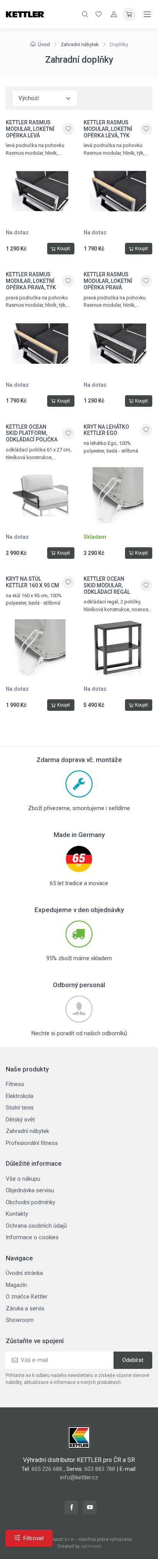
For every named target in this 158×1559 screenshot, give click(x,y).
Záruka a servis (25, 1308)
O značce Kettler (27, 1296)
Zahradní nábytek (80, 44)
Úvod (44, 44)
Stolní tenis (20, 1107)
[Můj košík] (129, 14)
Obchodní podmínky (30, 1202)
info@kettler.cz (79, 1477)
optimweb (91, 1546)
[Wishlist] (98, 14)
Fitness (15, 1084)
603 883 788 (99, 1468)
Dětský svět (20, 1119)
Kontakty (17, 1213)
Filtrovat (33, 1538)
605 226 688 (46, 1468)
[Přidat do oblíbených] (68, 129)
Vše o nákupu (23, 1178)
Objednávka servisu (30, 1190)
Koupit (63, 248)
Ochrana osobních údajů (36, 1225)
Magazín (16, 1285)
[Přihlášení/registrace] (114, 14)
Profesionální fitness (32, 1143)
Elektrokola (19, 1096)
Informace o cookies (32, 1237)
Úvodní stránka (24, 1273)
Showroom (20, 1320)
